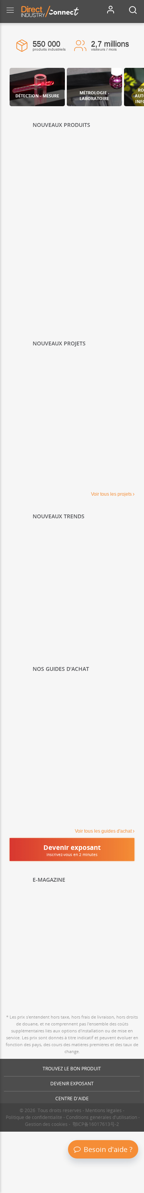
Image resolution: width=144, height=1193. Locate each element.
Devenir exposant (72, 1083)
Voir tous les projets (111, 494)
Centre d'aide (72, 1098)
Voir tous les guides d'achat (103, 831)
